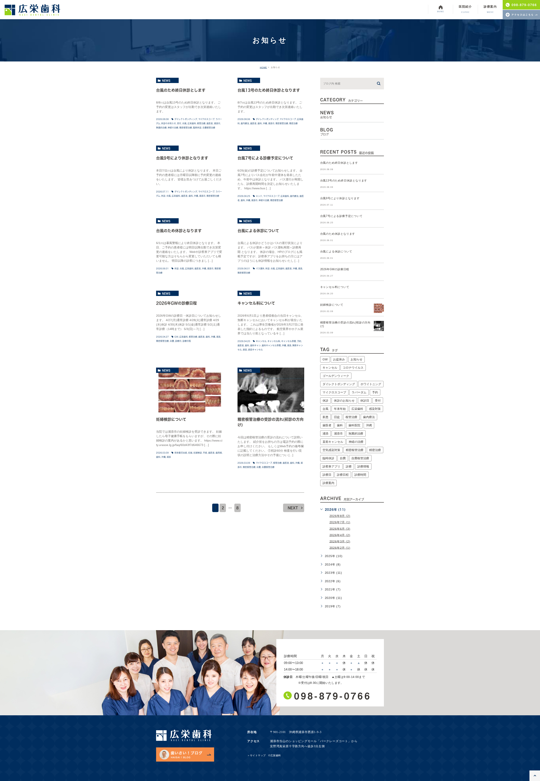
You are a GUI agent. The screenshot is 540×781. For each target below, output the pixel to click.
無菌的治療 (161, 128)
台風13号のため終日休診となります (269, 90)
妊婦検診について (171, 419)
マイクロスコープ (206, 119)
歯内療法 (245, 123)
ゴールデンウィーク (336, 376)
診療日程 (186, 341)
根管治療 (201, 123)
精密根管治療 (185, 128)
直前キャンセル (255, 350)
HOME (263, 67)
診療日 (178, 341)
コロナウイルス (353, 367)
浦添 (300, 268)
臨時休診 (197, 128)
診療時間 (360, 474)
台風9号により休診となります (182, 158)
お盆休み (339, 359)
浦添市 (217, 123)
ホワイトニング (370, 384)
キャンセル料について (256, 303)
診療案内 (328, 483)
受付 (179, 123)
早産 (205, 453)
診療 (349, 466)
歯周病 (219, 453)
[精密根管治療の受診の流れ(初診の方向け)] (271, 390)
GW (176, 337)
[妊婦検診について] (189, 390)
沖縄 (265, 123)
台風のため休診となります (179, 231)
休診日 (364, 400)
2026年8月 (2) (339, 516)
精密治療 (293, 123)
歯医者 (210, 123)
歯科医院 (354, 425)
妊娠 (190, 453)
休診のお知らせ (168, 123)
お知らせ (356, 359)
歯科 (260, 123)
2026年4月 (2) (339, 535)
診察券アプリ (331, 466)
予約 (299, 341)
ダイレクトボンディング (185, 119)
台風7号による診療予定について (265, 158)
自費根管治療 (208, 128)
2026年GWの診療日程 (176, 303)
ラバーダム (359, 392)
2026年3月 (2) (339, 541)
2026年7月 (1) (339, 522)
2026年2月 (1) (339, 547)
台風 (184, 123)
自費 (172, 341)
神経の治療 (173, 128)
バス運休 (260, 268)
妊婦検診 (197, 453)
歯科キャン (255, 345)
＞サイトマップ (256, 755)
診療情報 (363, 466)
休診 (163, 196)
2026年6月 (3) (339, 528)
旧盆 (337, 417)
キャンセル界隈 (288, 341)
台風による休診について (258, 231)
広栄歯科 (192, 123)
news (166, 80)
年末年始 (340, 408)
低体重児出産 (180, 453)
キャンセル (261, 341)
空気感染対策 (331, 450)
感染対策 (375, 408)
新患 (325, 417)
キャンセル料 (273, 341)
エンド (259, 196)
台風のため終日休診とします (180, 90)
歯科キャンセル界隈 (271, 345)
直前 (245, 350)
